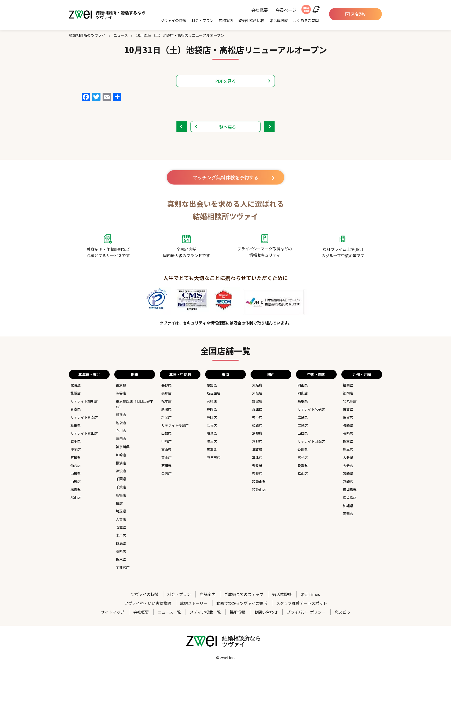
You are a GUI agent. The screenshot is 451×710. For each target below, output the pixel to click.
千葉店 (121, 486)
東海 (225, 374)
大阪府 (257, 385)
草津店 (257, 457)
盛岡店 (75, 449)
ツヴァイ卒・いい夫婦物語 (147, 603)
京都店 (257, 441)
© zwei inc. (225, 657)
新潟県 (166, 409)
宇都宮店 (122, 567)
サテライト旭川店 (84, 401)
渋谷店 (121, 392)
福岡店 (348, 392)
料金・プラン (202, 20)
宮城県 (75, 457)
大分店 (348, 465)
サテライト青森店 (84, 417)
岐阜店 (212, 441)
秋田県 (75, 425)
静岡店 (212, 417)
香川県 (303, 449)
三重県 (212, 449)
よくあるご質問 (306, 20)
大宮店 (121, 519)
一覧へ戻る (225, 127)
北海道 (75, 385)
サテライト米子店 (311, 409)
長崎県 (348, 425)
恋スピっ (342, 612)
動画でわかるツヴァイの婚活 (241, 603)
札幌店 (75, 392)
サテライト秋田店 (84, 433)
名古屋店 (213, 392)
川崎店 (121, 454)
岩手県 (75, 441)
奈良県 (257, 465)
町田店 (121, 438)
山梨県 (166, 433)
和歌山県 (259, 481)
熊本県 (348, 441)
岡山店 (303, 392)
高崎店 (121, 551)
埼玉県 (121, 510)
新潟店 (166, 417)
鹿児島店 (350, 497)
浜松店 (212, 425)
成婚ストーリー (193, 603)
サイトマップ (112, 612)
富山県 (166, 449)
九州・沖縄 (362, 374)
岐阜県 (212, 433)
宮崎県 (348, 473)
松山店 (303, 473)
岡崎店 (212, 401)
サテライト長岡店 (174, 425)
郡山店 (75, 497)
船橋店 (121, 495)
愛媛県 (303, 465)
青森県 (75, 409)
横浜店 (121, 462)
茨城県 (121, 527)
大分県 (348, 457)
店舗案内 (226, 20)
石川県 (166, 465)
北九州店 (350, 401)
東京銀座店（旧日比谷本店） (134, 404)
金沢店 (166, 473)
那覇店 (348, 513)
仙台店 (75, 465)
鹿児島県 (350, 489)
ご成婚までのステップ (243, 594)
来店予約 (358, 13)
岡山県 (303, 385)
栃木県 (121, 559)
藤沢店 (121, 470)
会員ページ (286, 10)
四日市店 (213, 457)
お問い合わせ (266, 612)
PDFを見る (225, 81)
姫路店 (257, 425)
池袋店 (121, 422)
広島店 (303, 425)
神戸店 (257, 417)
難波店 (257, 401)
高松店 (303, 457)
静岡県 (212, 409)
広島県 (303, 417)
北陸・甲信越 (180, 374)
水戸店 (121, 535)
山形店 (75, 481)
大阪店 (257, 392)
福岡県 (348, 385)
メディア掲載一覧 (205, 612)
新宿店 (121, 414)
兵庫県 (257, 409)
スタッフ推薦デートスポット (301, 603)
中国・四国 (316, 374)
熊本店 (348, 449)
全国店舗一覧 (225, 351)
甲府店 (166, 441)
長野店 (166, 392)
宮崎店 (348, 481)
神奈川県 (122, 446)
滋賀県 (257, 449)
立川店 (121, 430)
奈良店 (257, 473)
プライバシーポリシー (306, 612)
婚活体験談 (279, 20)
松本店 (166, 401)
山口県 (303, 433)
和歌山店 (259, 489)
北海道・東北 (89, 374)
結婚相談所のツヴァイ (87, 35)
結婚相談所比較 (251, 20)
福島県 (75, 489)
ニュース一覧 (169, 612)
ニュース (121, 35)
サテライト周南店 (311, 441)
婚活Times (310, 594)
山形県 (75, 473)
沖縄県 (348, 505)
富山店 (166, 457)
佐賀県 (348, 409)
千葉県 (121, 478)
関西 (271, 374)
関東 (134, 374)
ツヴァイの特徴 (173, 20)
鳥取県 (303, 401)
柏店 (119, 503)
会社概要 (259, 10)
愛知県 (212, 385)
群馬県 (121, 543)
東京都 (121, 385)
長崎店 (348, 433)
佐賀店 (348, 417)
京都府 (257, 433)
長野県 (166, 385)
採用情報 (237, 612)
